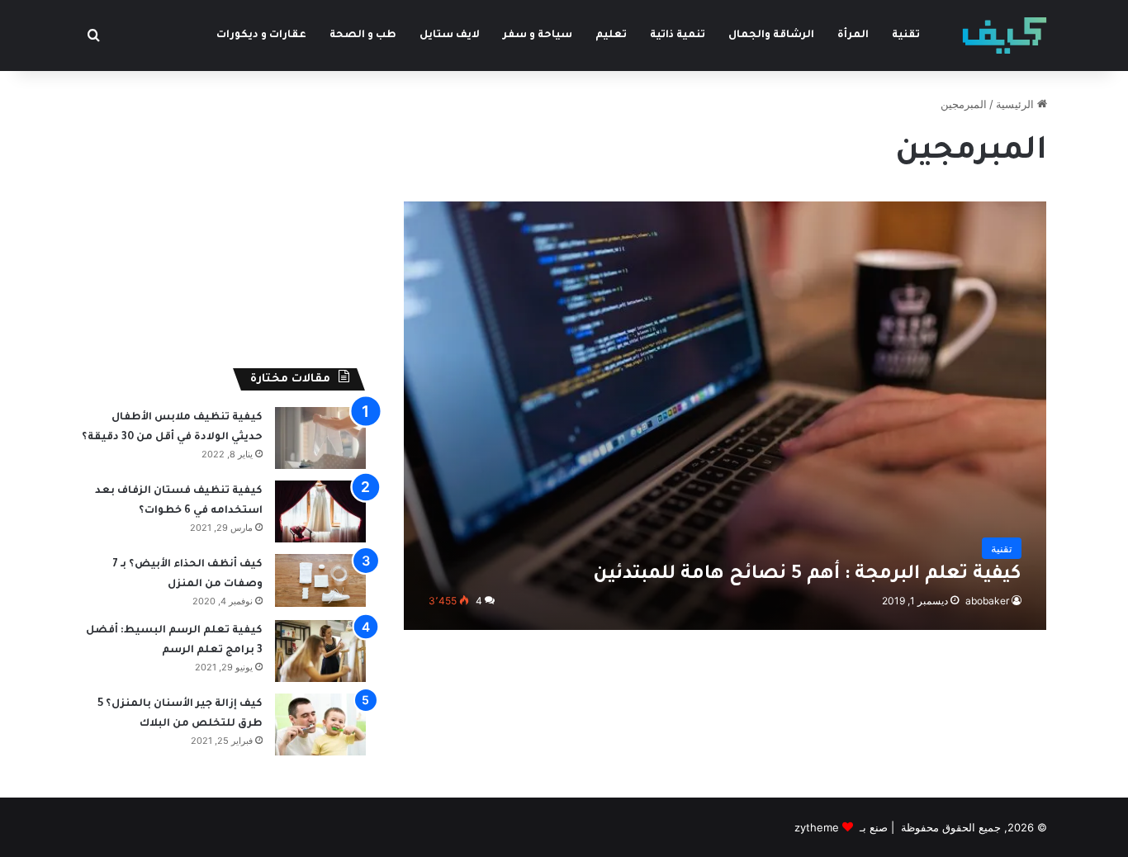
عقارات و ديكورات (261, 35)
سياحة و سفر (537, 35)
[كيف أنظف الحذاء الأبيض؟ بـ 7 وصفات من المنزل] (320, 580)
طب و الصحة (362, 35)
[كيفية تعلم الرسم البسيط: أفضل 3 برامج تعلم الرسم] (320, 651)
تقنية (906, 35)
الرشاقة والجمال (771, 35)
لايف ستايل (449, 35)
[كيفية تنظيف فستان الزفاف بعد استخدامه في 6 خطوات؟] (320, 511)
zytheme (816, 827)
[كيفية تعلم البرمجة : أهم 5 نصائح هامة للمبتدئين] (725, 415)
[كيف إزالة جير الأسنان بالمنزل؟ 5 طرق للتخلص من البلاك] (320, 724)
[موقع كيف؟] (1004, 35)
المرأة (853, 35)
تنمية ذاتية (677, 35)
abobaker (987, 600)
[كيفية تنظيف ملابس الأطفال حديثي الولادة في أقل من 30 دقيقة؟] (320, 438)
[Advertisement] (223, 211)
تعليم (611, 35)
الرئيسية (1016, 104)
